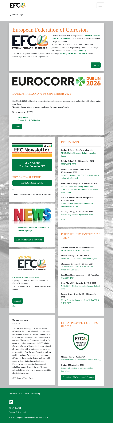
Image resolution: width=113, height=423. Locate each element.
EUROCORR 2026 (68, 164)
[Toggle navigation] (100, 5)
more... (15, 189)
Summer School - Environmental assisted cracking (80, 360)
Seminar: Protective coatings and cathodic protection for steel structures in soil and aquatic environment (80, 189)
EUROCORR (24, 393)
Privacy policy (22, 412)
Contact (15, 306)
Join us (96, 65)
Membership (35, 393)
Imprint (12, 412)
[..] (82, 50)
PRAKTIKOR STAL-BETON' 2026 (75, 250)
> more (17, 126)
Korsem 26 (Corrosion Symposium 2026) (77, 214)
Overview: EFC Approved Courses (78, 377)
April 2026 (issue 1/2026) (32, 183)
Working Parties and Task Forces (73, 53)
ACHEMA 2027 (67, 278)
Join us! (17, 301)
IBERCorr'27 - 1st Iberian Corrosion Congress (79, 259)
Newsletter (13, 393)
